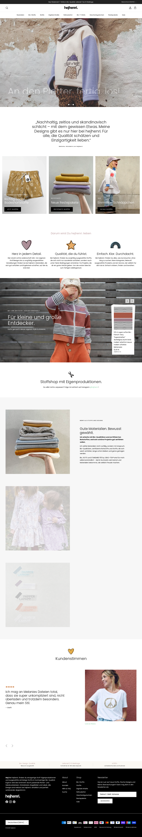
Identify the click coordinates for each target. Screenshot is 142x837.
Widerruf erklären (131, 827)
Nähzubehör (68, 15)
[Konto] (130, 8)
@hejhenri (94, 387)
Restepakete (113, 15)
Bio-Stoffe (32, 15)
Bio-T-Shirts (81, 15)
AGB (95, 827)
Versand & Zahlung (105, 827)
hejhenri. (13, 828)
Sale (123, 15)
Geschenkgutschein (97, 15)
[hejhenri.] (71, 8)
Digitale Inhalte (54, 15)
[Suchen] (7, 8)
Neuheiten (20, 15)
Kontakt (65, 785)
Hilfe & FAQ (66, 789)
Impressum (77, 827)
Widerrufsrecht (118, 827)
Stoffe (42, 15)
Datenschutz (88, 827)
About (64, 782)
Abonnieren (105, 801)
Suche (64, 792)
